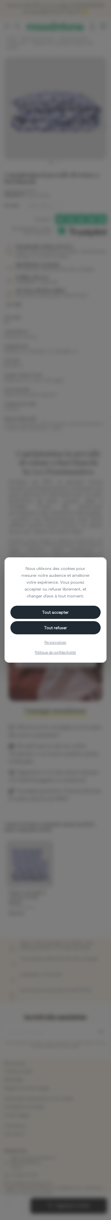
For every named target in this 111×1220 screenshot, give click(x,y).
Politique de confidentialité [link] (55, 652)
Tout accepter (55, 612)
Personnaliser (55, 642)
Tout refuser (55, 627)
